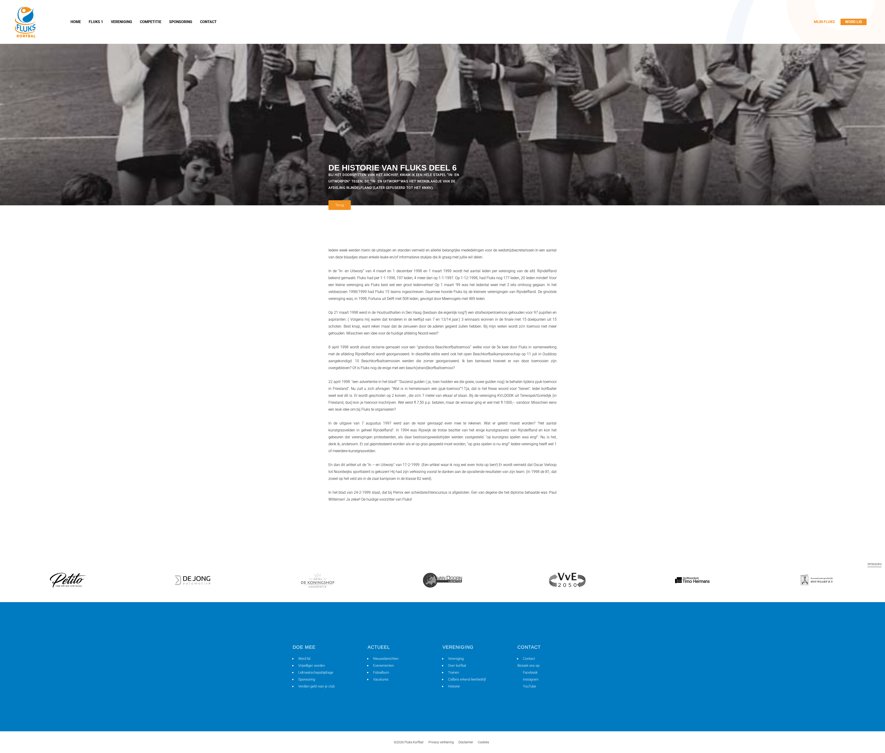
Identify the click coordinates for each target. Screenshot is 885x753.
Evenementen (383, 665)
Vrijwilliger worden (311, 665)
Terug (339, 205)
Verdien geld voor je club (316, 686)
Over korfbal (457, 665)
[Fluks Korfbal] (25, 22)
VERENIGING (121, 22)
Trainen (453, 672)
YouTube (529, 686)
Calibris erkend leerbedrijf (467, 679)
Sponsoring (306, 679)
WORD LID (853, 22)
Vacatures (381, 679)
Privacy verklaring (441, 742)
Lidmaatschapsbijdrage (315, 672)
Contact (529, 659)
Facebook (530, 672)
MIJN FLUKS (824, 22)
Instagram (530, 679)
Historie (454, 686)
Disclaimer (465, 742)
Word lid (304, 659)
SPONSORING (180, 22)
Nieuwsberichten (385, 659)
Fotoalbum (381, 672)
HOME (76, 22)
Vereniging (456, 659)
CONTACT (208, 22)
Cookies (483, 742)
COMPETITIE (150, 22)
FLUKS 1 (96, 22)
